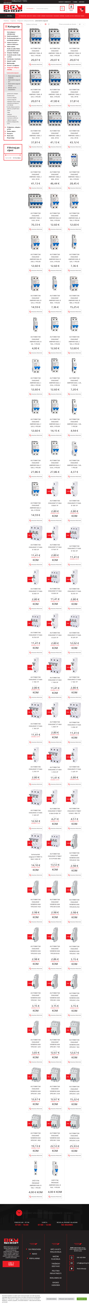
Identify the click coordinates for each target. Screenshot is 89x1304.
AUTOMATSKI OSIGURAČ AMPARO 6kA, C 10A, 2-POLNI (54, 340)
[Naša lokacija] (71, 1268)
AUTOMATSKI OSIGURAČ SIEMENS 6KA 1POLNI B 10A (74, 856)
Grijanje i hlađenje (12, 52)
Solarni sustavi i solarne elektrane (12, 43)
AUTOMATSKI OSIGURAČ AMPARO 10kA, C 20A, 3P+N (55, 134)
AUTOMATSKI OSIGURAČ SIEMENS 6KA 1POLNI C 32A (36, 1043)
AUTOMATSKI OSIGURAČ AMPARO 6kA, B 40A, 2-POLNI (74, 299)
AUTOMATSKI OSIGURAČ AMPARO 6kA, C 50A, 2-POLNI (35, 464)
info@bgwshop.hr (16, 1)
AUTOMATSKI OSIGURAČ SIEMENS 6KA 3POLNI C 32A (74, 1090)
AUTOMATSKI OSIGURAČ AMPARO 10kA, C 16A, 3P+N (35, 134)
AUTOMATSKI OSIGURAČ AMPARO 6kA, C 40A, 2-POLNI (54, 422)
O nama (75, 2)
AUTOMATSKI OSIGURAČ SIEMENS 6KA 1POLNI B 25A (74, 903)
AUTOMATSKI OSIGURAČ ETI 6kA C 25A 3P (55, 769)
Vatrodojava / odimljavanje (11, 33)
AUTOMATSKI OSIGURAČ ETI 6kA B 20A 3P (55, 591)
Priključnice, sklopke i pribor (14, 128)
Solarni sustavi (69, 16)
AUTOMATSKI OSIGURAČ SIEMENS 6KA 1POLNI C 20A (55, 996)
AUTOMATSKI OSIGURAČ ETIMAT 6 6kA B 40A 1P (55, 811)
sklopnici (9, 114)
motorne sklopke (12, 97)
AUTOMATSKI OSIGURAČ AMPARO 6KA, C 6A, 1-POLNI (74, 464)
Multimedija (11, 63)
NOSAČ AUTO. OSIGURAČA (12, 88)
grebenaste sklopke (12, 93)
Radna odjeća (11, 131)
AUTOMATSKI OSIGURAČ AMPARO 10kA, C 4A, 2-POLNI (74, 175)
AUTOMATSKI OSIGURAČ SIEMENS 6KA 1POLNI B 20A (55, 903)
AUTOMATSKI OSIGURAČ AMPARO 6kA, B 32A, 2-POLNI (35, 299)
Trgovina (13, 21)
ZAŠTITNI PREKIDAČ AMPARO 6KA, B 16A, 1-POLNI (55, 1183)
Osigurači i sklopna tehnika (25, 21)
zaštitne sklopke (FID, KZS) (13, 122)
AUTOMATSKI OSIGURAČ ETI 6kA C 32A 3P (35, 812)
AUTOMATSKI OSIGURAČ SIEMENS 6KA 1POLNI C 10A (74, 949)
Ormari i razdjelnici (47, 16)
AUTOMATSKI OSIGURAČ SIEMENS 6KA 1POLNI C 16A (36, 996)
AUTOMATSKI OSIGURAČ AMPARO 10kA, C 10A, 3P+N (74, 93)
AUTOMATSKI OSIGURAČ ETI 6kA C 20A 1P (55, 724)
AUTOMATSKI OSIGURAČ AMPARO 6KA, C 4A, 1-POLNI (74, 422)
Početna (6, 21)
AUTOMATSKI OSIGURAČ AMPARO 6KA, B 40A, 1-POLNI (55, 299)
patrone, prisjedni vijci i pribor (13, 109)
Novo (82, 16)
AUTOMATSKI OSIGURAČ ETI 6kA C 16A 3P (35, 726)
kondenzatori (10, 95)
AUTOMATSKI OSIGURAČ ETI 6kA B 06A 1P (55, 503)
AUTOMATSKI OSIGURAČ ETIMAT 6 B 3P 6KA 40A (55, 856)
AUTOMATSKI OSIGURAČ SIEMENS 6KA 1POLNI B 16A (36, 903)
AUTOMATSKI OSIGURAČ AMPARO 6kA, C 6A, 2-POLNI (35, 506)
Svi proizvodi (23, 16)
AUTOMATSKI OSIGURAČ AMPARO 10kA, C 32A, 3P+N (35, 175)
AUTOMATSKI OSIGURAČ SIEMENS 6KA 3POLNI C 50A (55, 1136)
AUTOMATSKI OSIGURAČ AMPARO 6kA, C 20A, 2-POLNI (35, 381)
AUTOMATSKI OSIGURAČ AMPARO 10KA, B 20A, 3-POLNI (55, 51)
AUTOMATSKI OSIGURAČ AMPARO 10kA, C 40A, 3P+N (55, 175)
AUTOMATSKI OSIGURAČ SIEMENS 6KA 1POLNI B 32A (36, 949)
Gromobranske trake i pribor (14, 56)
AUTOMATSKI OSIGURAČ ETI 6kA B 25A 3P (35, 635)
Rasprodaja (10, 138)
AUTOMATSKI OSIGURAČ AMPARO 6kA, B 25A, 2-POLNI (55, 257)
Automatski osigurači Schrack (14, 84)
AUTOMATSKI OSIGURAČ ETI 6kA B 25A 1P (74, 591)
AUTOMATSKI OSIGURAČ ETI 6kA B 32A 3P (74, 635)
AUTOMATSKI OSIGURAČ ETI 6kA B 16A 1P (55, 547)
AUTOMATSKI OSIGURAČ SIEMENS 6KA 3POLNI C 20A (36, 1090)
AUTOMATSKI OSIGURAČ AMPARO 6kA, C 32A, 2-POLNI (35, 422)
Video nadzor (11, 46)
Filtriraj (18, 158)
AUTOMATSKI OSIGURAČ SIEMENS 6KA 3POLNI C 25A (55, 1090)
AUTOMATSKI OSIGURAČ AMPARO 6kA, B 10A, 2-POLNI (55, 216)
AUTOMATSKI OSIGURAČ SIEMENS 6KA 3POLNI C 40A (36, 1136)
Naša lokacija (81, 1268)
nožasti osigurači (11, 99)
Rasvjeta (29, 16)
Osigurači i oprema (58, 16)
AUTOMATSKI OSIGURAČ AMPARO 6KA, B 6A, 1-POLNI (35, 340)
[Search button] (62, 8)
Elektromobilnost (12, 36)
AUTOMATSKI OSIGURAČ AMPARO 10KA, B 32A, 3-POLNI (35, 93)
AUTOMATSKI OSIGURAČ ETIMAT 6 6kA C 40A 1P (74, 811)
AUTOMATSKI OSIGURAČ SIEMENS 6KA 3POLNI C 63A (74, 1136)
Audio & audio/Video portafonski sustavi (13, 49)
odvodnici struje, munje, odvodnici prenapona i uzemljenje (13, 103)
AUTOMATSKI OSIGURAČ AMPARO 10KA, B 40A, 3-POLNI (55, 93)
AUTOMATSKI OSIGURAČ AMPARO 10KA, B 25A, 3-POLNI (74, 51)
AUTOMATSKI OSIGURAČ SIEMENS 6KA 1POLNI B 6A (55, 949)
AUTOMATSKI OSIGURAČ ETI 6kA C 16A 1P (74, 679)
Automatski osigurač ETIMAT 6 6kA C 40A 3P (35, 857)
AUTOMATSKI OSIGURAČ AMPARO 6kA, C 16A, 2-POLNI (74, 340)
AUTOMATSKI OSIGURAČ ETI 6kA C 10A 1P (35, 679)
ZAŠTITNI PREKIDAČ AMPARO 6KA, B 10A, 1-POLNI (35, 1184)
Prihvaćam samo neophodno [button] (66, 1299)
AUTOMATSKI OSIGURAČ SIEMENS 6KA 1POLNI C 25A (74, 996)
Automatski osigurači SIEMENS (14, 77)
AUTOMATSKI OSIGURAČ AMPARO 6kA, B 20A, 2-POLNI (35, 257)
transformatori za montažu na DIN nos (12, 117)
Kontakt (81, 2)
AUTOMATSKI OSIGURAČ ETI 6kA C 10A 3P (55, 680)
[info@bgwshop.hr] (71, 1263)
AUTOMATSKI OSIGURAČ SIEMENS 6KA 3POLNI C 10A (55, 1043)
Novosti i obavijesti (65, 2)
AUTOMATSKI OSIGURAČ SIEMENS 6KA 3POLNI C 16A (74, 1043)
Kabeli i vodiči (37, 16)
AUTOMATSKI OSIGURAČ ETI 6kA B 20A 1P (35, 591)
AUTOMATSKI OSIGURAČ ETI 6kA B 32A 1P (55, 635)
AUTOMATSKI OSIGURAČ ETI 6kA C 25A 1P (35, 769)
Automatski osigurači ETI (14, 80)
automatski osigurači (13, 72)
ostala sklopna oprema (13, 107)
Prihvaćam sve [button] (82, 1299)
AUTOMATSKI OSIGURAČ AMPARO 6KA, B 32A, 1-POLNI (74, 257)
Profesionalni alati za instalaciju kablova (14, 39)
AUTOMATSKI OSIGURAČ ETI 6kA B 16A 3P (74, 548)
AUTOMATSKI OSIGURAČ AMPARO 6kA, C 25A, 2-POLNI (54, 381)
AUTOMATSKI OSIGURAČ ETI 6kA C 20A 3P (74, 724)
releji (8, 112)
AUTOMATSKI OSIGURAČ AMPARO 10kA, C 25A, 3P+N (74, 134)
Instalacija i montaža (13, 59)
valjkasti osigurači (12, 120)
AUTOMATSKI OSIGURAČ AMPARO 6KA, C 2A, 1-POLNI (74, 381)
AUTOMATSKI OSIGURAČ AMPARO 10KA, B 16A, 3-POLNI (35, 51)
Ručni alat (78, 16)
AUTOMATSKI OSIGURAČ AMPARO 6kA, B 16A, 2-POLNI (74, 216)
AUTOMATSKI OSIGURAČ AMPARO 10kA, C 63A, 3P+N (35, 216)
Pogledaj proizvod (36, 64)
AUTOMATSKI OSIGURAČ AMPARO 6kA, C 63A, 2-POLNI (54, 464)
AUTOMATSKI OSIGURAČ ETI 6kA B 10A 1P (74, 503)
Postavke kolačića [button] (51, 1299)
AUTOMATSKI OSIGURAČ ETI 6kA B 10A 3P (35, 547)
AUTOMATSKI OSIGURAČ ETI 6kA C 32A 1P (74, 769)
